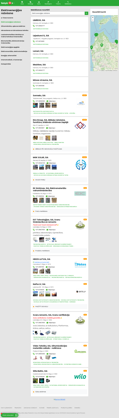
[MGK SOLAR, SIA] (35, 167)
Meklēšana (68, 4)
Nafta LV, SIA (39, 284)
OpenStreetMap (108, 70)
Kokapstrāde (6, 64)
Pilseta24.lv (18, 408)
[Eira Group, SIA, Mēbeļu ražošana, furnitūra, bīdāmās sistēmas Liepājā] (35, 138)
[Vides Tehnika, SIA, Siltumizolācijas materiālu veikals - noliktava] (35, 357)
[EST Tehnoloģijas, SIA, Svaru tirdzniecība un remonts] (35, 239)
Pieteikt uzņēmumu (53, 408)
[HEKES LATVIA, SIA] (35, 271)
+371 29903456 (39, 354)
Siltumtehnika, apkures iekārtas (13, 26)
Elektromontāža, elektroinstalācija (14, 51)
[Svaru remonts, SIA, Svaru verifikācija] (35, 332)
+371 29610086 (39, 86)
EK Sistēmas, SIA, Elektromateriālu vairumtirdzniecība (49, 189)
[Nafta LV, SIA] (35, 293)
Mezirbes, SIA (39, 64)
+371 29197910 (39, 267)
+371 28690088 (39, 101)
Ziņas (22, 4)
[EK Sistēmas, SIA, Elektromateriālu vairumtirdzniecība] (35, 200)
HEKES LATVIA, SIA (41, 259)
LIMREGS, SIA (39, 20)
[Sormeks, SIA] (35, 105)
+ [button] (92, 17)
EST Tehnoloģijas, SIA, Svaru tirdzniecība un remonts (46, 220)
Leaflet (102, 70)
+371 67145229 (39, 377)
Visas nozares (7, 18)
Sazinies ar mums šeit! (41, 262)
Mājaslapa (52, 101)
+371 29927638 (39, 230)
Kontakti (41, 408)
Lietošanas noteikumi (30, 408)
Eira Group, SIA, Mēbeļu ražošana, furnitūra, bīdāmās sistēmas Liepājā (50, 121)
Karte (39, 4)
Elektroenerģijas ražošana (11, 22)
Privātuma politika (66, 408)
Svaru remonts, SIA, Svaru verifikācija (51, 315)
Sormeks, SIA (39, 95)
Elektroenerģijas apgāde (10, 47)
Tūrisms (58, 4)
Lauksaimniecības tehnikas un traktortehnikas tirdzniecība (12, 36)
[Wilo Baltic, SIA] (35, 380)
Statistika (77, 408)
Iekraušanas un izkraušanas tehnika (14, 30)
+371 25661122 (39, 196)
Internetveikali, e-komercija (11, 60)
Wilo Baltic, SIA (40, 371)
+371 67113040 (39, 290)
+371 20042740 (40, 163)
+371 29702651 (39, 41)
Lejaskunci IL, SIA (41, 35)
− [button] (92, 20)
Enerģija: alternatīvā (8, 56)
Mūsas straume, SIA (42, 80)
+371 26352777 (39, 26)
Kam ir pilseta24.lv (6, 408)
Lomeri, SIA (38, 51)
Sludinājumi (48, 4)
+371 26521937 (39, 128)
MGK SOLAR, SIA (40, 157)
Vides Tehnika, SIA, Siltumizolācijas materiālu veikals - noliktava (50, 347)
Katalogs (30, 4)
